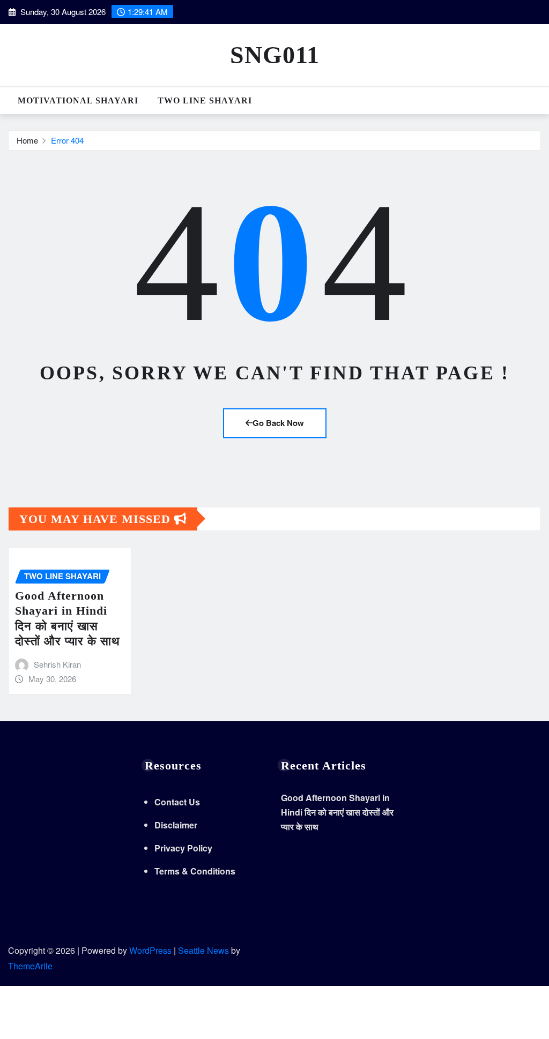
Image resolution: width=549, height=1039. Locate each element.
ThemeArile (30, 966)
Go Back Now (278, 423)
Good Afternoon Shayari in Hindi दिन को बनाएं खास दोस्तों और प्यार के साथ (337, 812)
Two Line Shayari (205, 100)
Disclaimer (175, 825)
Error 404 (67, 140)
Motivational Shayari (78, 100)
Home (27, 140)
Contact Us (177, 802)
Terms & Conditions (194, 871)
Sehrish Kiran (57, 664)
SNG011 (275, 55)
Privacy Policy (183, 848)
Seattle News (203, 950)
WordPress (150, 950)
